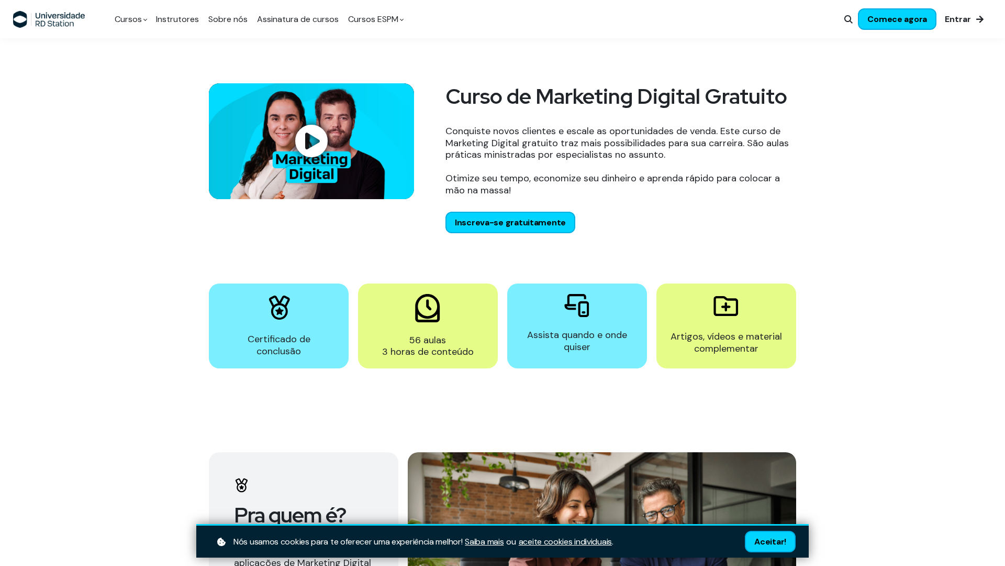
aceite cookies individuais (565, 542)
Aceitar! (770, 541)
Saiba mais (484, 542)
